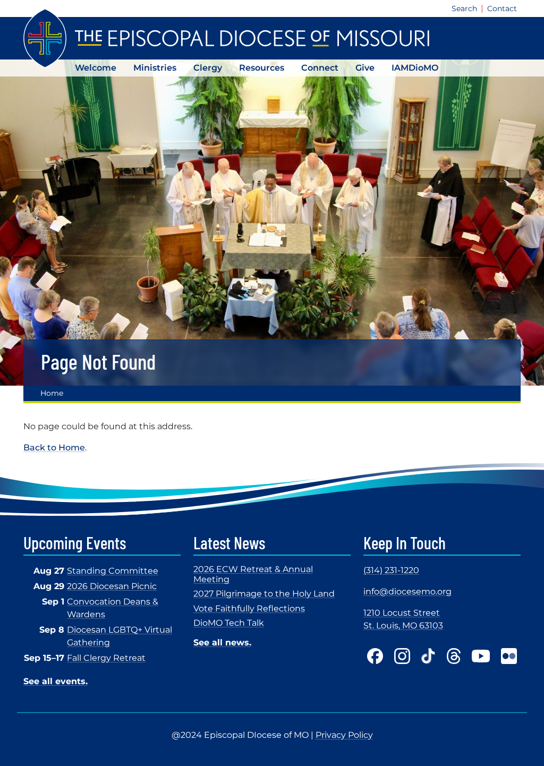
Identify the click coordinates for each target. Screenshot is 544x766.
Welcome (95, 68)
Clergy (207, 68)
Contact (502, 8)
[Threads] (454, 656)
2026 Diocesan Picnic (112, 586)
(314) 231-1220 (391, 570)
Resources (261, 68)
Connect (319, 68)
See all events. (55, 681)
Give (365, 68)
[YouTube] (481, 656)
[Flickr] (509, 656)
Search (464, 8)
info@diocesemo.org (407, 591)
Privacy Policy (344, 735)
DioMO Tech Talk (228, 623)
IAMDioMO (415, 68)
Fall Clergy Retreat (106, 658)
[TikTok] (428, 656)
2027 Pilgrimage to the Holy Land (264, 594)
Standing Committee (112, 571)
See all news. (222, 642)
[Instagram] (402, 656)
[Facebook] (375, 656)
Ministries (154, 68)
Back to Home (54, 447)
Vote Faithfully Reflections (249, 608)
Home (51, 393)
